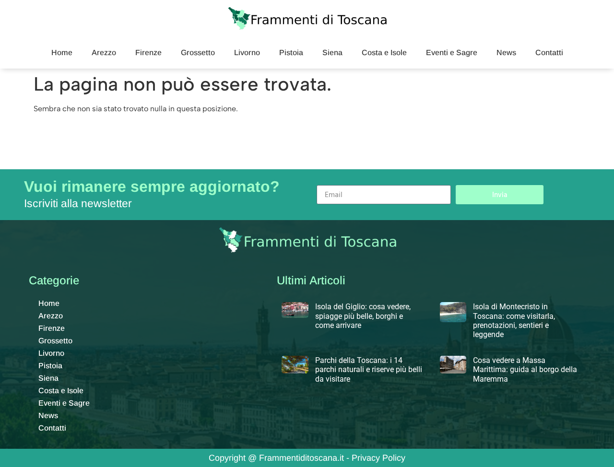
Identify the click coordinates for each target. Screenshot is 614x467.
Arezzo (104, 52)
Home (61, 52)
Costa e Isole (384, 52)
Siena (332, 52)
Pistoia (291, 52)
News (506, 52)
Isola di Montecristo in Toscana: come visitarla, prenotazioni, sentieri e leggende (514, 320)
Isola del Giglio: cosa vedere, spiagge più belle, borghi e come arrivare (363, 315)
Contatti (549, 52)
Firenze (148, 52)
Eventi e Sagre (451, 52)
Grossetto (198, 52)
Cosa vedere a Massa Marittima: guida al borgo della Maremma (525, 369)
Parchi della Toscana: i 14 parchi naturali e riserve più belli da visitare (368, 369)
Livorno (247, 52)
